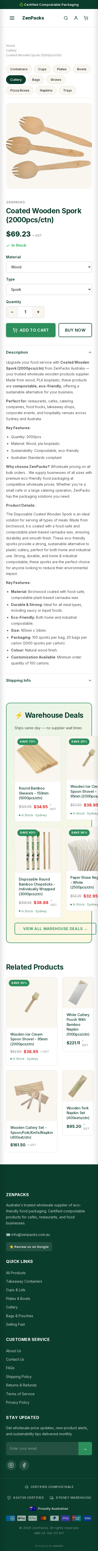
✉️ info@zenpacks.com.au (28, 1234)
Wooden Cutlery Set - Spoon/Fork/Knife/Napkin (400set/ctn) (31, 1132)
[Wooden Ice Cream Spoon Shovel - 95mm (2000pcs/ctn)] (31, 1002)
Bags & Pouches (19, 1316)
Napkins (46, 90)
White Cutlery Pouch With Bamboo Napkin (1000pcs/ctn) (78, 1024)
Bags (36, 80)
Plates (62, 69)
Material (13, 257)
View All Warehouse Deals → (55, 928)
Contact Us (15, 1359)
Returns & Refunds (21, 1385)
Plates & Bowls (18, 1298)
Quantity (13, 302)
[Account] (76, 18)
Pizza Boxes (19, 90)
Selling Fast (15, 1324)
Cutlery (11, 50)
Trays (67, 90)
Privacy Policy (17, 1402)
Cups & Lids (15, 1290)
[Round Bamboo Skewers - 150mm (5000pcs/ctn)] (38, 759)
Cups (42, 69)
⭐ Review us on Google (29, 1247)
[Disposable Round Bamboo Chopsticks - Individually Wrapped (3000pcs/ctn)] (38, 850)
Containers (19, 69)
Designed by (49, 1545)
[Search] (66, 18)
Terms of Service (20, 1394)
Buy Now (75, 330)
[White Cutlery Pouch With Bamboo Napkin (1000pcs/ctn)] (78, 992)
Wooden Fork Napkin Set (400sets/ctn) (78, 1113)
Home (10, 46)
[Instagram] (11, 1465)
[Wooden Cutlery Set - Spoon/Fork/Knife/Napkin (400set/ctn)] (31, 1096)
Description (17, 352)
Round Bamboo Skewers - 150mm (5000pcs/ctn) (33, 793)
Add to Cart (34, 330)
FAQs (10, 1368)
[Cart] (86, 18)
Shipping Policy (19, 1376)
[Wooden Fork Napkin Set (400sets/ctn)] (78, 1086)
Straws (56, 80)
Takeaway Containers (24, 1281)
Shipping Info (18, 680)
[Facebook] (24, 1465)
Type (10, 279)
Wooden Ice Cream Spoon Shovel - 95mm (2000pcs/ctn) (28, 1039)
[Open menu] (12, 18)
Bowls (81, 69)
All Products (16, 1273)
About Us (13, 1351)
